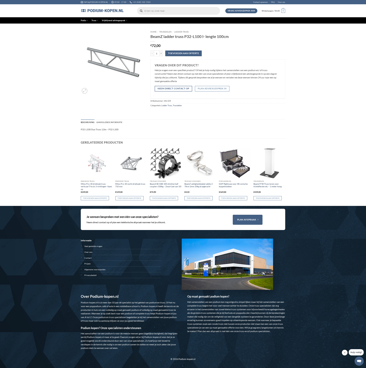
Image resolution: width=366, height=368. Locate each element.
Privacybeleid (90, 275)
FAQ (273, 2)
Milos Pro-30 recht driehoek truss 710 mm (130, 185)
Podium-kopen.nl (89, 302)
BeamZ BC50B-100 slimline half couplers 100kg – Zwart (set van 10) (165, 185)
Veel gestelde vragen (93, 246)
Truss (94, 20)
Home (153, 32)
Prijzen (87, 263)
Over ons (281, 2)
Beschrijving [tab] (87, 122)
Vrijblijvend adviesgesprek (113, 20)
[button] (273, 11)
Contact (88, 258)
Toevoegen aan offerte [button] (95, 198)
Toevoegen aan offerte (183, 53)
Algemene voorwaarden (95, 269)
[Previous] (81, 176)
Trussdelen (165, 32)
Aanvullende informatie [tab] (109, 122)
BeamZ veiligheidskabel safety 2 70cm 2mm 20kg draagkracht (198, 185)
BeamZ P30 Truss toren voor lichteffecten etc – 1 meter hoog (267, 185)
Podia (83, 20)
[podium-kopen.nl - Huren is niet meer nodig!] (102, 11)
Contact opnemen (260, 2)
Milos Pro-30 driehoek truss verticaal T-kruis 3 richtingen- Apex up (96, 186)
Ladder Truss (181, 32)
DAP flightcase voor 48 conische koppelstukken (233, 185)
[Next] (285, 176)
